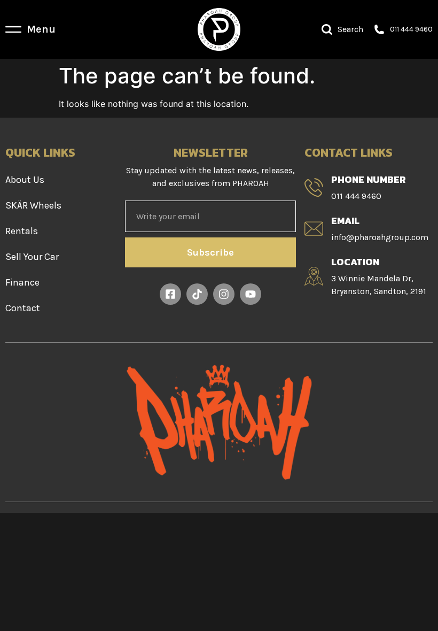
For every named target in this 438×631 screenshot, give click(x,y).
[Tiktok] (197, 294)
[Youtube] (250, 294)
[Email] (313, 228)
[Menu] (13, 29)
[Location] (313, 276)
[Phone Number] (313, 187)
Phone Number (368, 179)
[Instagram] (223, 294)
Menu (41, 29)
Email (345, 220)
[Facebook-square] (170, 294)
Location (355, 262)
